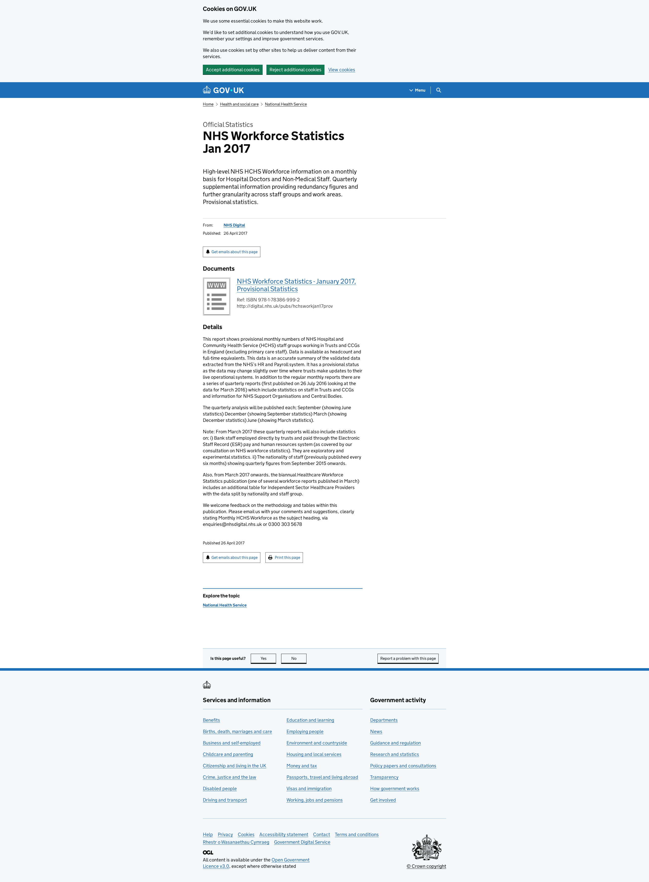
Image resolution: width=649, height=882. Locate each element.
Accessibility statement (283, 834)
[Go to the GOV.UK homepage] (223, 90)
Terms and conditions (357, 834)
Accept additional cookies (233, 70)
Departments (384, 720)
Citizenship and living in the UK (234, 766)
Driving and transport (225, 800)
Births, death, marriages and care (237, 731)
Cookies (246, 834)
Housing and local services (313, 754)
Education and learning (310, 720)
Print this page (287, 557)
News (376, 731)
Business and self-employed (232, 743)
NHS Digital (234, 225)
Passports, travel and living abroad (322, 777)
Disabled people (220, 788)
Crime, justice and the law (229, 777)
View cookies (341, 69)
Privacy (225, 834)
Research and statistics (394, 754)
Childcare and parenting (228, 754)
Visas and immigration (309, 788)
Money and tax (301, 766)
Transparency (384, 777)
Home (208, 104)
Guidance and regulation (395, 743)
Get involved (383, 800)
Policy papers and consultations (403, 766)
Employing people (304, 731)
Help (208, 834)
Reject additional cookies (295, 70)
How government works (394, 788)
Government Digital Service (302, 842)
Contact (321, 834)
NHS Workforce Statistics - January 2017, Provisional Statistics (296, 285)
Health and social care (239, 104)
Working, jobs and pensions (314, 800)
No (299, 658)
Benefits (211, 720)
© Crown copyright (426, 866)
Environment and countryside (316, 743)
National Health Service (286, 104)
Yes (268, 658)
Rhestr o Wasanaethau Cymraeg (236, 842)
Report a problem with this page (408, 658)
